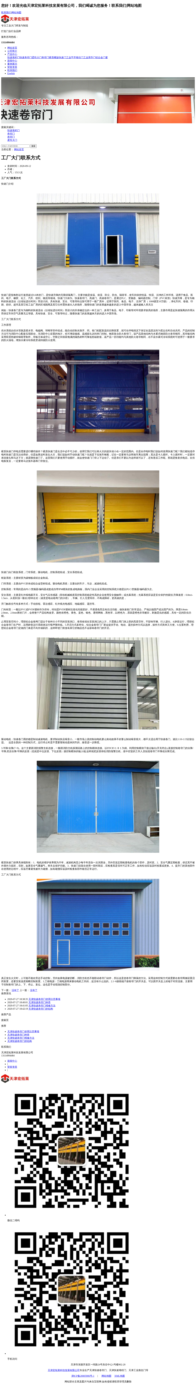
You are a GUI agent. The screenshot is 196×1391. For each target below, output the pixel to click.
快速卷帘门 (26, 57)
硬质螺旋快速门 (57, 57)
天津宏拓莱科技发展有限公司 (64, 1370)
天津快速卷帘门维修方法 (41, 1005)
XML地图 (119, 1376)
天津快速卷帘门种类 (39, 1002)
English (11, 73)
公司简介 (12, 51)
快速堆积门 (13, 57)
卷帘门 (45, 57)
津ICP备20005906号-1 (82, 1376)
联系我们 (6, 12)
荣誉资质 (12, 67)
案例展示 (12, 64)
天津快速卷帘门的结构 (40, 1008)
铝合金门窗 (102, 57)
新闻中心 (12, 60)
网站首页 (12, 47)
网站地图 (16, 12)
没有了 (15, 990)
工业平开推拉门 (74, 57)
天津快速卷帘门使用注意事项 (44, 999)
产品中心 (12, 54)
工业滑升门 (89, 57)
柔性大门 (37, 57)
